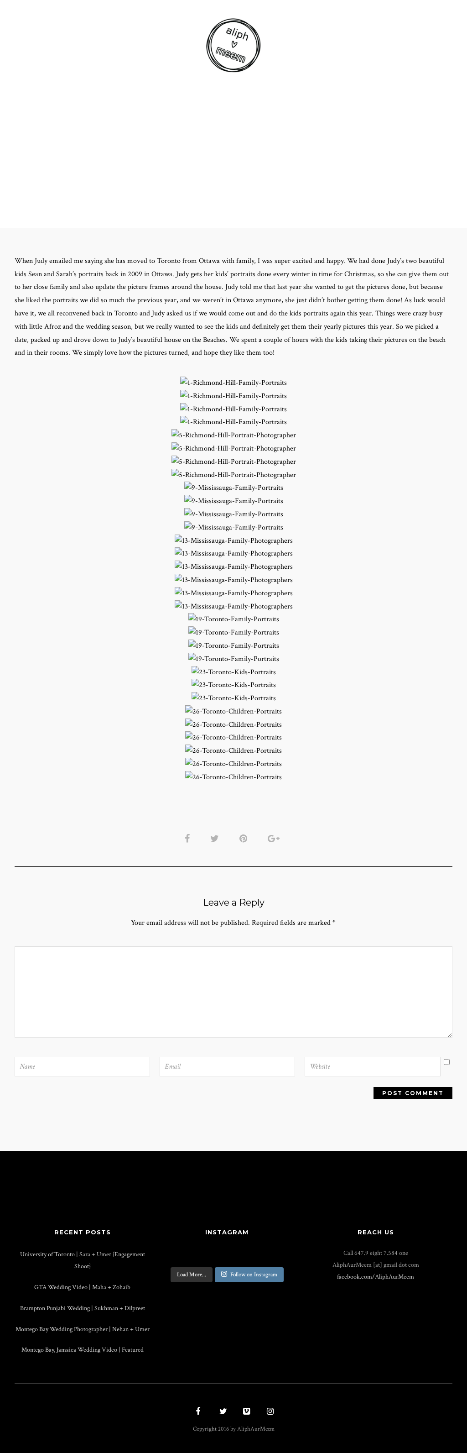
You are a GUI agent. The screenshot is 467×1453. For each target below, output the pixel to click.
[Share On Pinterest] (245, 838)
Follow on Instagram (253, 1275)
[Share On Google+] (275, 838)
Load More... (191, 1275)
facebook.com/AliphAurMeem (375, 1276)
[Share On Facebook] (189, 838)
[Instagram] (269, 1412)
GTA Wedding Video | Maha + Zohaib (82, 1287)
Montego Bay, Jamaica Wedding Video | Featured (82, 1349)
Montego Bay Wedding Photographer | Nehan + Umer (83, 1329)
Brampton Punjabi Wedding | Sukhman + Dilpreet (82, 1308)
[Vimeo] (245, 1412)
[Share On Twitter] (216, 838)
